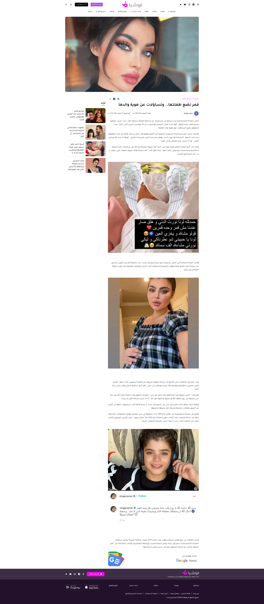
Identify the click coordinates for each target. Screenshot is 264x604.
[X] (198, 4)
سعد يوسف (188, 113)
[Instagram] (189, 4)
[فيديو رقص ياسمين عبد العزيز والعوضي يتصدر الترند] (95, 115)
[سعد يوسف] (196, 113)
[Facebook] (193, 4)
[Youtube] (185, 4)
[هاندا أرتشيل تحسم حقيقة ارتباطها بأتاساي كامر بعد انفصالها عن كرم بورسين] (95, 165)
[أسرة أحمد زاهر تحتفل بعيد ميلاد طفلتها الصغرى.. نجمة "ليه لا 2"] (95, 148)
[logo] (132, 5)
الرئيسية (196, 99)
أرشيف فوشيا (186, 99)
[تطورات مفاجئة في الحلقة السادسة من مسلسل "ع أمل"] (95, 132)
